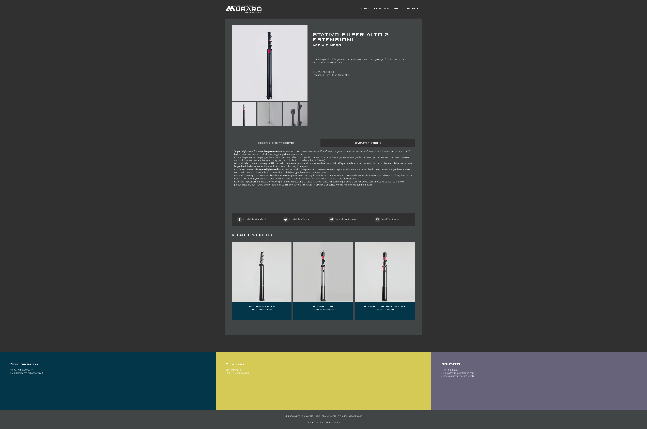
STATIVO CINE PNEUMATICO (385, 308)
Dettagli (261, 272)
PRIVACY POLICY (315, 422)
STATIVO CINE (323, 308)
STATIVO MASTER (262, 308)
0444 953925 (451, 370)
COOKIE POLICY (332, 422)
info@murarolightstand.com (459, 373)
